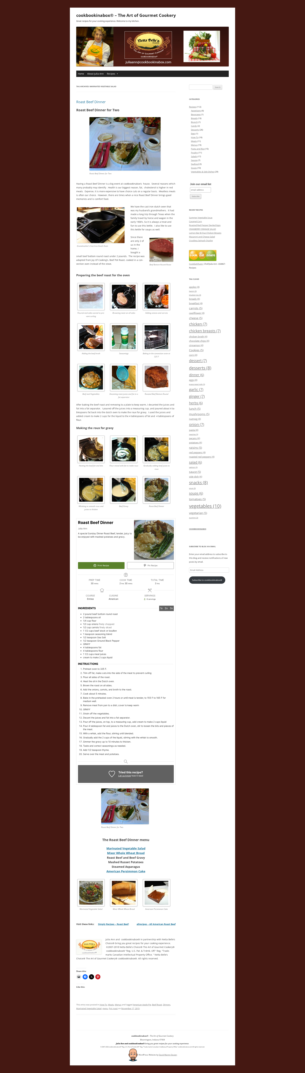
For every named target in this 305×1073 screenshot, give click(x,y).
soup (192, 488)
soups (196, 493)
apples (194, 287)
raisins (195, 448)
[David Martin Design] (133, 1054)
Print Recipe (103, 565)
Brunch (194, 122)
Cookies (196, 350)
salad (195, 462)
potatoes (195, 442)
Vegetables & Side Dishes (202, 171)
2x (166, 608)
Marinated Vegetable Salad (125, 848)
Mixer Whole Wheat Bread (126, 853)
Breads (194, 118)
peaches (193, 434)
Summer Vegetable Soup (200, 217)
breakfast (196, 303)
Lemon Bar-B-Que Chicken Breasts (205, 232)
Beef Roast (157, 1004)
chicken (198, 324)
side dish (195, 476)
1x (161, 608)
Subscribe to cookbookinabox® (207, 580)
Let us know (124, 775)
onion (196, 424)
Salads (194, 156)
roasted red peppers (201, 456)
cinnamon (196, 345)
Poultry (194, 152)
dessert (198, 360)
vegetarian (198, 513)
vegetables (205, 506)
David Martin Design (168, 1054)
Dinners (166, 1004)
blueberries (195, 295)
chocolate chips (199, 340)
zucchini (193, 518)
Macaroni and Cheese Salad (202, 236)
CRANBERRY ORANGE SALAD (202, 229)
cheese (195, 318)
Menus (118, 1004)
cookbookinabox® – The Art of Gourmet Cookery (126, 15)
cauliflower (196, 313)
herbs (196, 403)
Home (81, 73)
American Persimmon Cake (125, 871)
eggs (193, 380)
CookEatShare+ (196, 263)
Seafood (195, 164)
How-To (103, 1004)
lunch (194, 409)
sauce (195, 472)
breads (194, 298)
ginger (197, 396)
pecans (194, 438)
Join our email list (200, 184)
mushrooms (199, 414)
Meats (111, 1004)
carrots (195, 308)
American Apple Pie (142, 1004)
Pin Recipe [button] (152, 565)
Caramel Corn (195, 221)
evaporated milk (197, 384)
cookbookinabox (197, 529)
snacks (198, 482)
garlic (196, 389)
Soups (194, 167)
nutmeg (195, 418)
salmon (193, 467)
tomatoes (197, 499)
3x (171, 608)
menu (105, 1008)
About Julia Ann (95, 73)
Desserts (195, 129)
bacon (193, 291)
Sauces (194, 160)
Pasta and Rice (198, 148)
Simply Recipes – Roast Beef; (113, 924)
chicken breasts (205, 330)
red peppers (197, 452)
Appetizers (196, 110)
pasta (193, 430)
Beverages (196, 114)
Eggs (193, 133)
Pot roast (113, 1008)
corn (193, 355)
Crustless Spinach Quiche (201, 240)
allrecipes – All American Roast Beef (156, 924)
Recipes (111, 73)
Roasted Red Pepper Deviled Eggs (204, 225)
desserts (200, 368)
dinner (196, 374)
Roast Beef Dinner (91, 101)
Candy (194, 125)
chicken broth (198, 336)
